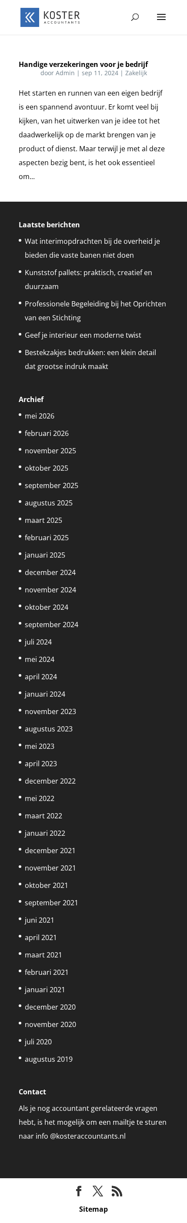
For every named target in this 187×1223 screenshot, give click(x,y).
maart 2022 (43, 816)
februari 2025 (47, 537)
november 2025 (50, 450)
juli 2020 (38, 1042)
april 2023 (41, 763)
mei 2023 (39, 746)
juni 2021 (39, 920)
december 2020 (50, 1007)
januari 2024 (45, 694)
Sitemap (93, 1209)
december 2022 (50, 781)
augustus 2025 (49, 503)
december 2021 (50, 850)
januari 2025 (45, 555)
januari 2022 (45, 833)
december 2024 (50, 572)
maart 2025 (43, 520)
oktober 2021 (46, 885)
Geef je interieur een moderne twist (83, 335)
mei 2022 (39, 798)
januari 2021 (45, 989)
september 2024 (51, 624)
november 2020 (50, 1024)
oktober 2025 (46, 468)
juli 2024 (38, 642)
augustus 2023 (49, 729)
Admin (65, 73)
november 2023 (50, 711)
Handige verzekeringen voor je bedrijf (83, 64)
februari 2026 (47, 433)
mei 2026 (39, 416)
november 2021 (50, 868)
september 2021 (51, 902)
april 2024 (41, 676)
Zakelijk (136, 73)
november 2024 (50, 590)
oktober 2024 (46, 607)
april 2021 (41, 937)
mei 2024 (39, 659)
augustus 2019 (49, 1059)
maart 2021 (43, 955)
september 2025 (51, 485)
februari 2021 (47, 972)
